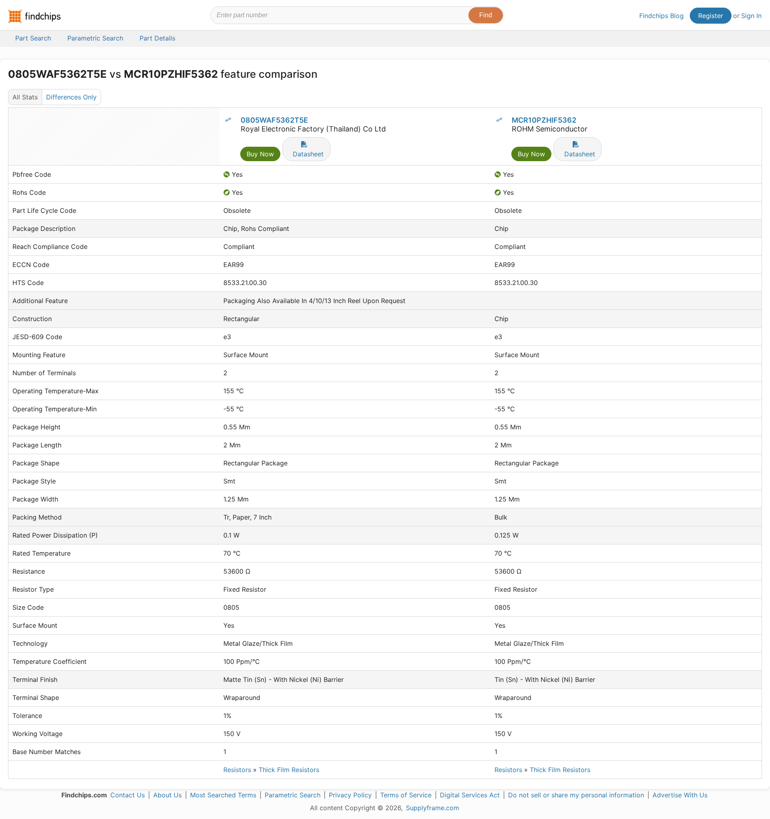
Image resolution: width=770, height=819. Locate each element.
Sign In (751, 16)
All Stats (25, 97)
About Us (167, 795)
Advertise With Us (679, 795)
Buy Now (260, 154)
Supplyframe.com (432, 808)
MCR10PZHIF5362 (544, 120)
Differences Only (71, 97)
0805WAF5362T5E (274, 120)
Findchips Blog (661, 16)
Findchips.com (34, 16)
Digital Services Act (470, 795)
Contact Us (127, 795)
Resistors (237, 770)
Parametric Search (292, 795)
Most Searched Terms (223, 795)
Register (710, 16)
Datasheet (308, 154)
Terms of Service (406, 795)
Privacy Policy (350, 795)
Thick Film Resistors (289, 770)
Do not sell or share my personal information (576, 795)
